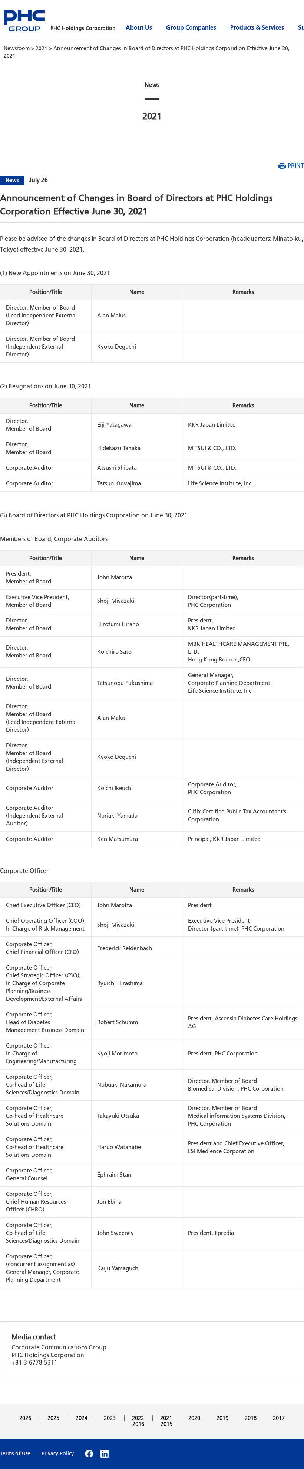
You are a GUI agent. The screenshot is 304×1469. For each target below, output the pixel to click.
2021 (42, 48)
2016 (138, 1424)
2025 (53, 1418)
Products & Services (257, 27)
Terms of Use (15, 1453)
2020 (194, 1418)
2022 (138, 1418)
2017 (279, 1418)
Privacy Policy (58, 1453)
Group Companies (191, 27)
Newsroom (17, 48)
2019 (222, 1418)
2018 (251, 1418)
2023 (110, 1418)
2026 (25, 1418)
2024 (81, 1418)
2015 (166, 1424)
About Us (139, 27)
